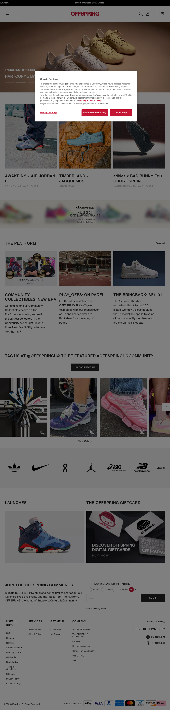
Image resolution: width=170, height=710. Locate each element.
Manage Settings (48, 113)
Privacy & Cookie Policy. (90, 101)
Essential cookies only (94, 113)
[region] (86, 96)
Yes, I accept (120, 113)
